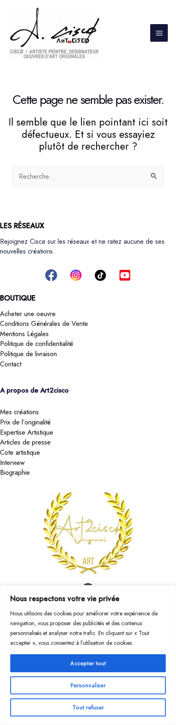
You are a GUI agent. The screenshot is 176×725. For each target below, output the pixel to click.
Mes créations (19, 412)
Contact (10, 364)
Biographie (15, 472)
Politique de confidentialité (36, 343)
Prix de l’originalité (25, 422)
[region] (88, 655)
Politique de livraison (28, 354)
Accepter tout (88, 663)
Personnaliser (88, 685)
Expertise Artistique (26, 432)
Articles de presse (25, 442)
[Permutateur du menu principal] (159, 33)
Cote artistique (20, 452)
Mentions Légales (24, 334)
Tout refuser (88, 707)
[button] (51, 275)
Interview (12, 462)
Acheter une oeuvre (28, 314)
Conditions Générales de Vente (44, 323)
